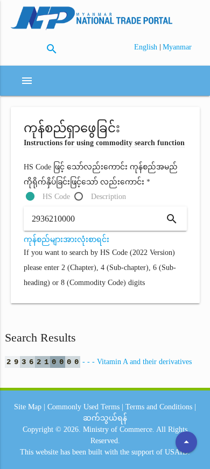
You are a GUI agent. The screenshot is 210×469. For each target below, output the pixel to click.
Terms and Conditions (158, 407)
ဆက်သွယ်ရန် (105, 418)
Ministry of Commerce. (119, 429)
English (146, 47)
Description (108, 197)
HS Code (56, 197)
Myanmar (177, 47)
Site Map (27, 407)
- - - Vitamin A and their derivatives (99, 362)
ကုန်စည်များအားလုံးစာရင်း (66, 240)
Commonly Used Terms (83, 407)
